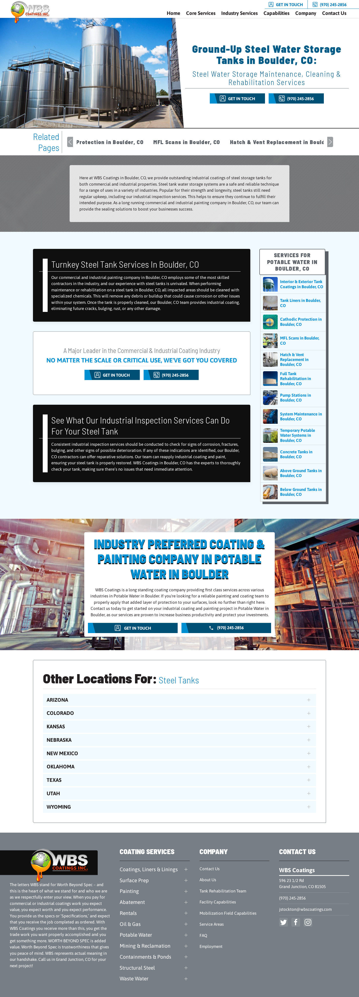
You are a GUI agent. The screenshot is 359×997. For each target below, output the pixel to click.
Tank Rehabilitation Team (223, 891)
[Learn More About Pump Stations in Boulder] (293, 397)
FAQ (203, 935)
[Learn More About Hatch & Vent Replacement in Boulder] (293, 359)
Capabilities (276, 13)
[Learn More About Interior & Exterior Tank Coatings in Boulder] (293, 284)
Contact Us (334, 13)
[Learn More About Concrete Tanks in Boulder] (293, 454)
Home (173, 13)
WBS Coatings (297, 870)
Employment (211, 946)
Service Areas (212, 924)
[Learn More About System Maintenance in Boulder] (293, 416)
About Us (208, 879)
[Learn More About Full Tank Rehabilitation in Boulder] (293, 378)
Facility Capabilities (218, 902)
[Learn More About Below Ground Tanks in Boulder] (293, 492)
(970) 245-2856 (292, 898)
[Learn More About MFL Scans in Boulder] (293, 340)
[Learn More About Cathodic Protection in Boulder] (293, 322)
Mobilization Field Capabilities (228, 913)
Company (305, 13)
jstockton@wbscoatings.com (305, 909)
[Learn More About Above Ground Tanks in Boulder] (293, 473)
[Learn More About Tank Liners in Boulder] (293, 303)
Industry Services (239, 13)
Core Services (200, 13)
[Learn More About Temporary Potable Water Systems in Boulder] (293, 435)
